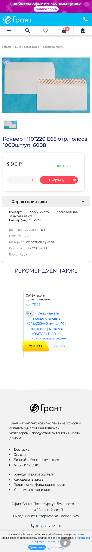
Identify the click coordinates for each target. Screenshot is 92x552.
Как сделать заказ (28, 479)
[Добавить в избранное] (74, 180)
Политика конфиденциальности (39, 484)
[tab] (46, 201)
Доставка (21, 449)
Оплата (20, 454)
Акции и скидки (26, 464)
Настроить (55, 547)
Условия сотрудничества (34, 489)
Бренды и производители (34, 474)
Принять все (37, 547)
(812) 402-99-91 (48, 526)
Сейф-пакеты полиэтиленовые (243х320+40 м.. (38, 298)
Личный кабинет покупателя (36, 459)
